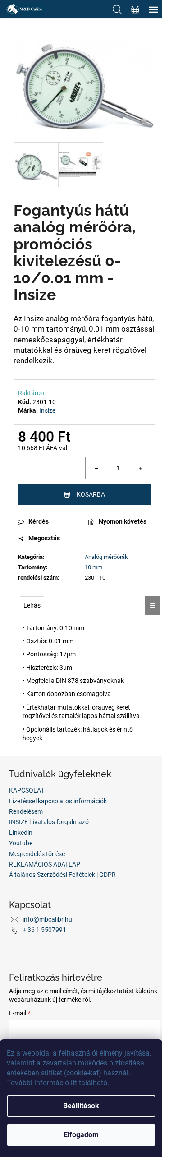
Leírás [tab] (32, 605)
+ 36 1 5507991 (44, 929)
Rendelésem (26, 811)
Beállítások (81, 1106)
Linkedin (20, 832)
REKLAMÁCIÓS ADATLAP (44, 864)
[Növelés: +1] (140, 468)
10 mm (93, 567)
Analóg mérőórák (106, 556)
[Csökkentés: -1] (96, 468)
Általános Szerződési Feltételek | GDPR (62, 874)
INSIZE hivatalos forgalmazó (49, 821)
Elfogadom (81, 1134)
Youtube (20, 843)
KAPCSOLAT (26, 790)
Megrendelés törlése (37, 853)
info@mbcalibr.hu (47, 919)
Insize (47, 410)
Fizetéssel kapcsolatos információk (58, 801)
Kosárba (91, 494)
